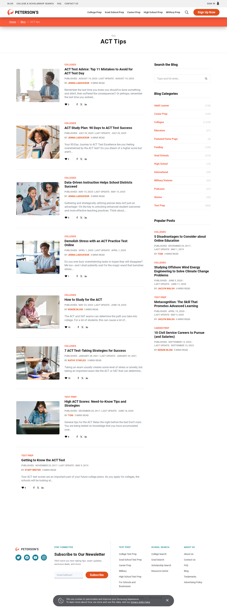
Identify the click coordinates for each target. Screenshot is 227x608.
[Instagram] (44, 558)
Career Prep (133, 12)
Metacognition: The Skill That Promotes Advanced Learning (176, 304)
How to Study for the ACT (83, 300)
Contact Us (189, 559)
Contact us (71, 3)
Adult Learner (161, 105)
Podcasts (159, 188)
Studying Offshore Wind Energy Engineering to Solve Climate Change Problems (181, 271)
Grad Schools (161, 155)
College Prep (94, 12)
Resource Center (159, 571)
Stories (158, 197)
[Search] (186, 12)
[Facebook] (77, 104)
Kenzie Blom (75, 309)
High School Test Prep (130, 576)
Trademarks (190, 576)
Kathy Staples (77, 360)
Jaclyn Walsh (166, 288)
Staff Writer (33, 470)
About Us (188, 554)
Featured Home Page (166, 138)
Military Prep (173, 12)
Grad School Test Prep (130, 559)
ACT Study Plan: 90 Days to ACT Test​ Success (98, 128)
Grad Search (157, 559)
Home (12, 22)
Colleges (70, 64)
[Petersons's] (23, 12)
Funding (158, 147)
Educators (159, 130)
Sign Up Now (206, 12)
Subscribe (97, 575)
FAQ (59, 3)
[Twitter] (81, 104)
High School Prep (153, 12)
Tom (70, 415)
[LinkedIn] (86, 104)
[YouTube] (35, 558)
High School (161, 163)
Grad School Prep (114, 12)
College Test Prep (128, 554)
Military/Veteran (163, 180)
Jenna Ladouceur (78, 83)
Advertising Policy (193, 582)
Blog (10, 3)
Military (123, 571)
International (161, 172)
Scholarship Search (161, 565)
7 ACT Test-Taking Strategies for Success (95, 351)
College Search (159, 554)
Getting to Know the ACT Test (43, 460)
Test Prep (70, 397)
